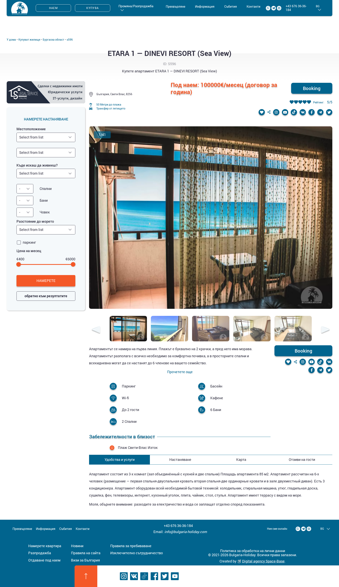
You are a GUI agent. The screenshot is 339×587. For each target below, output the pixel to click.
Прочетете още (180, 372)
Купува (92, 8)
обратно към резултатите (46, 296)
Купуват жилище (29, 39)
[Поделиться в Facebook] (311, 112)
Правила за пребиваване (130, 545)
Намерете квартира (44, 545)
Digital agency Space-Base (263, 561)
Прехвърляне (175, 6)
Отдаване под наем (44, 560)
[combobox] (45, 137)
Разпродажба (39, 553)
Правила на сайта (85, 553)
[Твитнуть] (329, 112)
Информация (204, 6)
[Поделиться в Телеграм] (320, 112)
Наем (53, 8)
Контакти (253, 6)
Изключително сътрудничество (136, 553)
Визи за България (85, 560)
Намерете (46, 280)
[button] (96, 330)
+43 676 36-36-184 (296, 8)
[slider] (18, 264)
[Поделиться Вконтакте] (303, 112)
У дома (11, 39)
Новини (77, 545)
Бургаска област (53, 39)
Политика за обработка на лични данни (252, 550)
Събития (230, 6)
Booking (312, 88)
